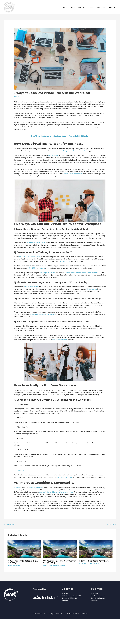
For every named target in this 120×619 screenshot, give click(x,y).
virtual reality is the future (73, 174)
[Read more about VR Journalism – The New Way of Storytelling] (60, 549)
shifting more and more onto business (74, 151)
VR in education (64, 261)
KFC (33, 268)
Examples (81, 7)
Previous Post (9, 524)
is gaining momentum (48, 127)
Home (65, 7)
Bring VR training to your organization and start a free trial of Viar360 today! (60, 136)
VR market (11, 565)
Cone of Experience (35, 488)
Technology (82, 563)
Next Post (111, 524)
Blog (104, 7)
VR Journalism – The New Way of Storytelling (59, 562)
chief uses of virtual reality (35, 243)
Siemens (42, 268)
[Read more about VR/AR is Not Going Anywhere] (95, 549)
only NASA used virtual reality (29, 257)
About (98, 7)
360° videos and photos (64, 477)
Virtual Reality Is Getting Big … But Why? (23, 562)
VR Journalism (47, 565)
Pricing (90, 7)
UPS (30, 268)
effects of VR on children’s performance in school (56, 492)
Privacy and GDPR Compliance (77, 614)
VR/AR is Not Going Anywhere (94, 561)
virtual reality (53, 155)
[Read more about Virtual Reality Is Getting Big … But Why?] (24, 549)
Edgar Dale (17, 488)
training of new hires (47, 273)
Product (72, 7)
